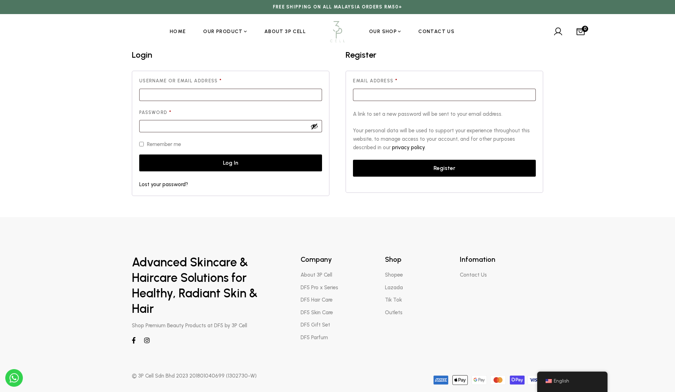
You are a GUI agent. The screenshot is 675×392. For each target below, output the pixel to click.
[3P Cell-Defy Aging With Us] (337, 31)
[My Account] (558, 32)
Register (444, 168)
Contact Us (473, 275)
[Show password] (314, 126)
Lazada (394, 287)
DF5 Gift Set (315, 325)
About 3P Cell (316, 275)
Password (168, 112)
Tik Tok (393, 300)
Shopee (394, 275)
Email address (388, 80)
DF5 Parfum (314, 337)
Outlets (394, 312)
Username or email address (193, 80)
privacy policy (408, 147)
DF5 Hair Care (317, 300)
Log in (230, 162)
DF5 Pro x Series (319, 287)
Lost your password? (163, 184)
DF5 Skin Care (317, 312)
